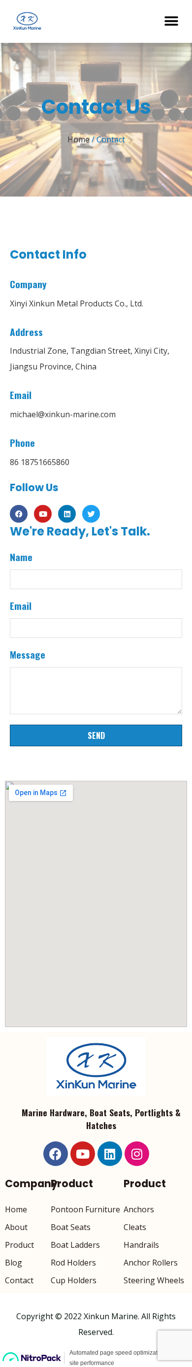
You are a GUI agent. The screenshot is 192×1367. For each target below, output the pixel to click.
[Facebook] (19, 514)
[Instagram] (137, 1153)
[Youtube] (43, 514)
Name (21, 557)
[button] (171, 21)
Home (78, 139)
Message (27, 655)
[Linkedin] (67, 514)
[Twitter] (91, 514)
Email (21, 606)
